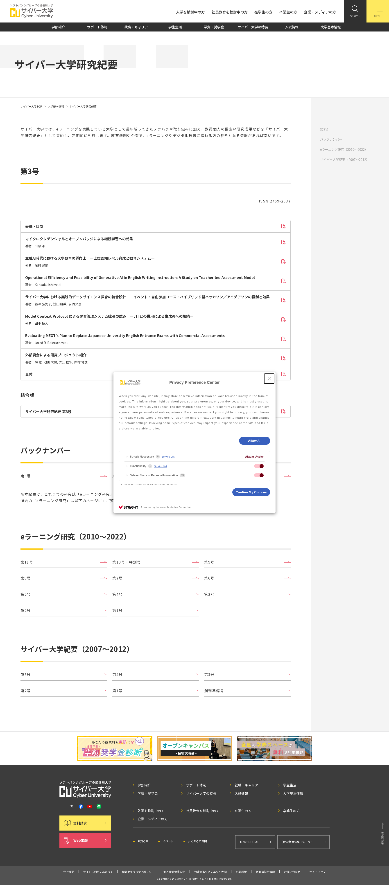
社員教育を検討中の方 (230, 12)
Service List (168, 456)
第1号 (117, 610)
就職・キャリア (136, 27)
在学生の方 (263, 12)
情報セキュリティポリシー (138, 872)
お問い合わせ (292, 872)
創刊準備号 (214, 690)
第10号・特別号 (126, 562)
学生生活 (175, 27)
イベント (168, 841)
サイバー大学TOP (31, 106)
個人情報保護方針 (174, 872)
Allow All (254, 440)
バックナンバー (331, 139)
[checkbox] (259, 466)
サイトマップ (318, 872)
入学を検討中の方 (190, 12)
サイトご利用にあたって (98, 872)
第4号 (117, 594)
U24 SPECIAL (249, 842)
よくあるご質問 (197, 841)
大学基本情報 (331, 27)
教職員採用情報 (265, 872)
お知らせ (143, 841)
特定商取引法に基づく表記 (210, 872)
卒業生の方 (288, 12)
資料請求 (80, 823)
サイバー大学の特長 (253, 27)
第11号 (26, 562)
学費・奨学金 (214, 27)
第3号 (324, 129)
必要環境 (241, 872)
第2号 (25, 610)
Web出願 (80, 840)
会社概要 (68, 872)
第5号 (25, 594)
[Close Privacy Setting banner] (269, 379)
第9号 (209, 562)
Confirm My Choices (251, 492)
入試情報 (292, 27)
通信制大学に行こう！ (298, 842)
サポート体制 (97, 27)
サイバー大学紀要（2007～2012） (344, 159)
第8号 (25, 578)
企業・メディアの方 (320, 12)
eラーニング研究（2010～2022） (344, 149)
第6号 (209, 578)
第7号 (117, 578)
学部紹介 (58, 27)
